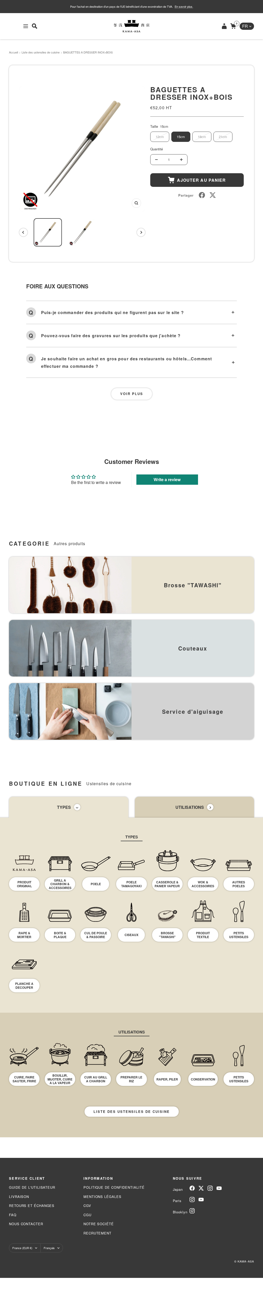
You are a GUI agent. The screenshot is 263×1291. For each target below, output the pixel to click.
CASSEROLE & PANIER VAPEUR (167, 884)
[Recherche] (34, 26)
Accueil (13, 52)
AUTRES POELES (238, 884)
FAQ (12, 1214)
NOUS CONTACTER (26, 1223)
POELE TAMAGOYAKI (131, 884)
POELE (96, 884)
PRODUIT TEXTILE (203, 935)
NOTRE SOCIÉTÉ (98, 1223)
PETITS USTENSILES (238, 935)
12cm (160, 136)
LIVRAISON (19, 1196)
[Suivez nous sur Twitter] (201, 1188)
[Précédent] (23, 232)
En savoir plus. (184, 6)
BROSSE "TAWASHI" (167, 935)
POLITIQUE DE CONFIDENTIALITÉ (113, 1187)
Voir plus (131, 393)
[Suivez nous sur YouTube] (219, 1188)
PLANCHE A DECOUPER (24, 985)
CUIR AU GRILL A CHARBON (95, 1079)
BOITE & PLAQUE (60, 935)
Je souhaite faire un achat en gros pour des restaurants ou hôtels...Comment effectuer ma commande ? (126, 362)
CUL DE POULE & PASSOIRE (95, 935)
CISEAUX (131, 934)
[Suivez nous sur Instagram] (210, 1188)
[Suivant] (141, 232)
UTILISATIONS (189, 807)
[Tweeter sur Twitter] (213, 195)
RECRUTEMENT (97, 1233)
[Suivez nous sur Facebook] (192, 1188)
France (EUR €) (22, 1248)
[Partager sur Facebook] (202, 195)
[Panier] (233, 26)
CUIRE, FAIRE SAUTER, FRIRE (24, 1079)
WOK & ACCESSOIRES (203, 884)
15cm (181, 136)
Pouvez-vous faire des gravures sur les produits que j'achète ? (111, 335)
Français (49, 1248)
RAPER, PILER (167, 1079)
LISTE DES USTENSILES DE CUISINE (131, 1111)
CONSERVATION (203, 1079)
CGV (87, 1205)
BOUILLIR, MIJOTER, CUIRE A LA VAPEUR (60, 1079)
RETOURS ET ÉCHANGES (31, 1205)
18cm (202, 136)
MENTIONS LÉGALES (102, 1196)
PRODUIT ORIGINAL (24, 884)
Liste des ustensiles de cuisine (41, 52)
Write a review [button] (167, 479)
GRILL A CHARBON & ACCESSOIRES (60, 884)
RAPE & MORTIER (24, 935)
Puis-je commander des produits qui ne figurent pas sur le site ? (112, 312)
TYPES (64, 807)
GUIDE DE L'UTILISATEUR (32, 1187)
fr (245, 26)
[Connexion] (224, 26)
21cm (223, 136)
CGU (87, 1214)
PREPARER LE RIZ (131, 1079)
